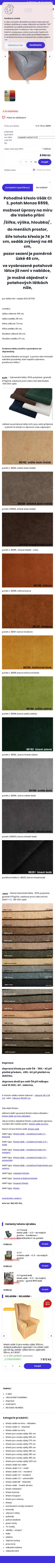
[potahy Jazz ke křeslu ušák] (27, 990)
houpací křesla (20, 1183)
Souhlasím (36, 45)
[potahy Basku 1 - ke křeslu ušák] (27, 904)
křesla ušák (33, 1129)
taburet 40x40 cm (21, 1098)
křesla (16, 1188)
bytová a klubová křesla (25, 1178)
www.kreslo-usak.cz (11, 1198)
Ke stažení (41, 187)
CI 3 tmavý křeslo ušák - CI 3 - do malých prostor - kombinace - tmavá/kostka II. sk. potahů (31, 1234)
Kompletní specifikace (17, 187)
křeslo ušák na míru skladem (16, 1116)
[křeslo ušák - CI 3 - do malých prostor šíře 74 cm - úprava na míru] (27, 56)
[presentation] (5, 56)
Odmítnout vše (15, 45)
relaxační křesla (21, 1173)
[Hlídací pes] (40, 170)
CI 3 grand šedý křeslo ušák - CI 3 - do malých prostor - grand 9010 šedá (31, 1278)
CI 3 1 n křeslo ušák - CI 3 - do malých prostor (32, 1255)
